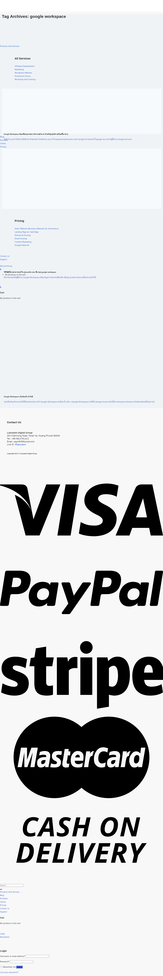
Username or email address (12, 956)
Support (3, 259)
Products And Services (9, 46)
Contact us (4, 908)
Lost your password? (9, 972)
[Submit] (1, 889)
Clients (3, 143)
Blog (2, 137)
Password (4, 961)
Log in (19, 967)
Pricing (3, 146)
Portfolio (4, 898)
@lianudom (20, 444)
